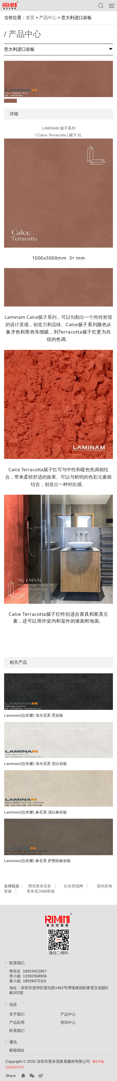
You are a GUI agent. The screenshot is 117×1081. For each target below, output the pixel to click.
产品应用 (16, 1022)
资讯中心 (68, 1022)
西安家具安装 (39, 886)
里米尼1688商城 (40, 891)
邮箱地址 (16, 1050)
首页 (30, 17)
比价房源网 (73, 886)
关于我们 (16, 1014)
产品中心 (48, 17)
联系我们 (16, 1030)
